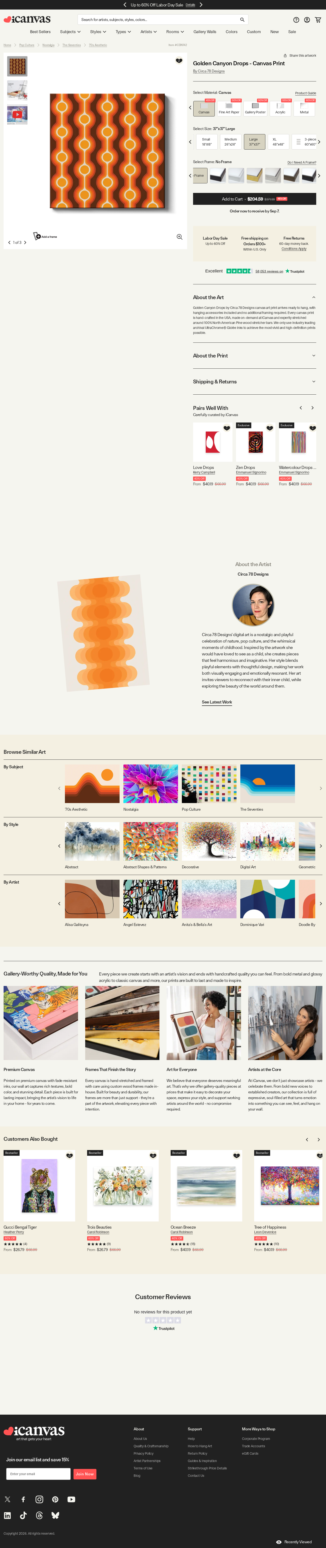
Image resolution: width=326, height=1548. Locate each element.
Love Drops (203, 467)
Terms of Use (143, 1468)
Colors (231, 31)
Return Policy (197, 1453)
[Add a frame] (45, 236)
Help (191, 1439)
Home (7, 45)
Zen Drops (245, 467)
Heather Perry (14, 1232)
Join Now (85, 1474)
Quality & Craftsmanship (151, 1446)
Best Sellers (40, 31)
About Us (140, 1439)
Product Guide (305, 93)
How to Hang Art (200, 1446)
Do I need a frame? (302, 162)
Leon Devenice (265, 1232)
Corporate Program (256, 1439)
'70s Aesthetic (98, 45)
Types (121, 31)
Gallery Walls (205, 31)
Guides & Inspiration (202, 1461)
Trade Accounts (253, 1446)
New (274, 31)
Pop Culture (27, 45)
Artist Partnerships (147, 1461)
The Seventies (72, 45)
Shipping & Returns (215, 381)
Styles (95, 31)
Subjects (68, 31)
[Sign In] (307, 19)
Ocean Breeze (183, 1227)
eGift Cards (250, 1453)
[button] (204, 108)
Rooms (172, 31)
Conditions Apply (294, 249)
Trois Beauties (99, 1227)
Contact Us (196, 1476)
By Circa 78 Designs (209, 71)
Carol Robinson (98, 1232)
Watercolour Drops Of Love (298, 467)
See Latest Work (217, 701)
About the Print (210, 355)
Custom (254, 31)
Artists (146, 31)
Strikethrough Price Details (207, 1468)
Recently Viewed (298, 1542)
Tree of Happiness (270, 1227)
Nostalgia (48, 45)
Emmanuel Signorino (251, 472)
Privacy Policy (143, 1453)
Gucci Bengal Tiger (20, 1227)
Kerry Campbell (204, 472)
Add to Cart (254, 198)
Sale (292, 31)
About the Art (208, 297)
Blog (137, 1476)
